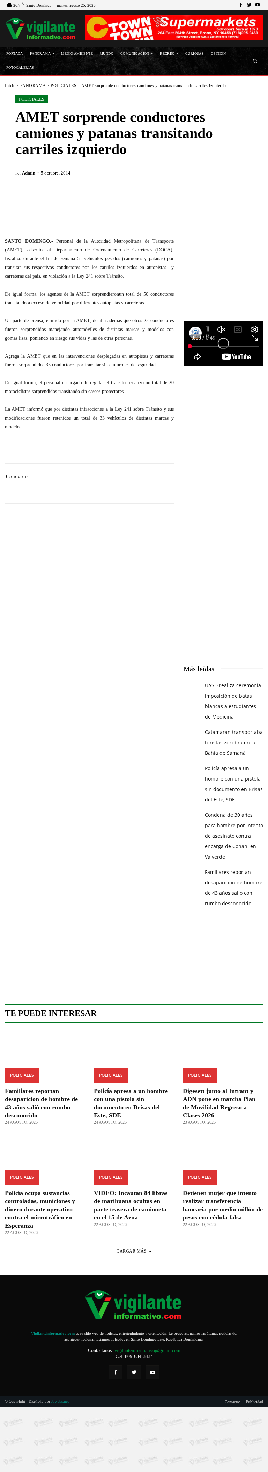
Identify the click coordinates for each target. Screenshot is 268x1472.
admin (28, 173)
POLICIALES (63, 85)
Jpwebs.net (60, 1401)
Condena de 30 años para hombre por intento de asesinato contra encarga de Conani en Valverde (234, 836)
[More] (139, 488)
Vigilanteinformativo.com (53, 1333)
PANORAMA (33, 85)
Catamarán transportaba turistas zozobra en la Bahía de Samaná (234, 742)
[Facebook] (241, 5)
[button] (255, 60)
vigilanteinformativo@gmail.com (147, 1350)
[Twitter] (249, 5)
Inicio (10, 85)
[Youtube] (257, 5)
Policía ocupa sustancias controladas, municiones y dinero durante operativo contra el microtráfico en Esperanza (40, 1209)
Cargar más (132, 1251)
